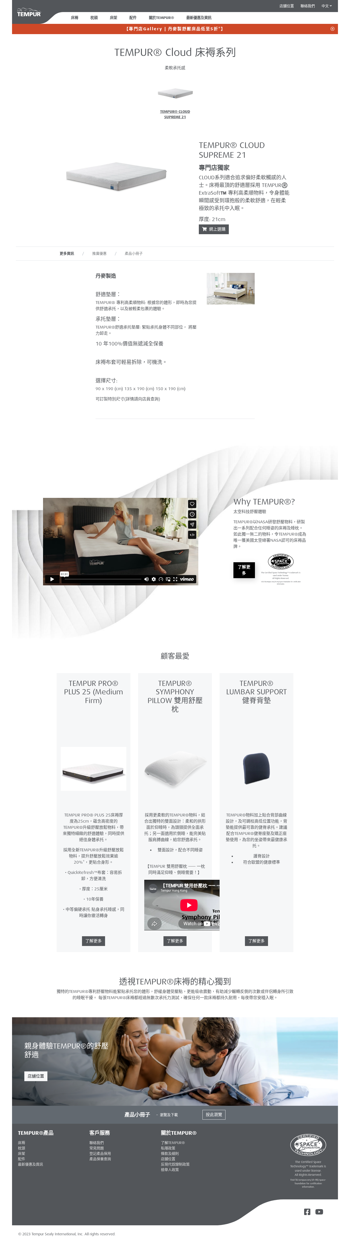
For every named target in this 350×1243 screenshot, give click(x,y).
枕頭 (94, 17)
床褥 (74, 17)
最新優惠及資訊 (30, 1164)
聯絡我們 (308, 6)
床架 (113, 17)
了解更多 (244, 570)
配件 (133, 17)
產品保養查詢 (100, 1159)
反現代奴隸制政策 (175, 1164)
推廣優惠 (99, 253)
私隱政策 (168, 1148)
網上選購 (216, 229)
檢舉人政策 (170, 1169)
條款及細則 (170, 1153)
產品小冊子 (134, 253)
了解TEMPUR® (173, 1142)
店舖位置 (36, 1076)
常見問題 (96, 1148)
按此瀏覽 (214, 1114)
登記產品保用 (100, 1153)
